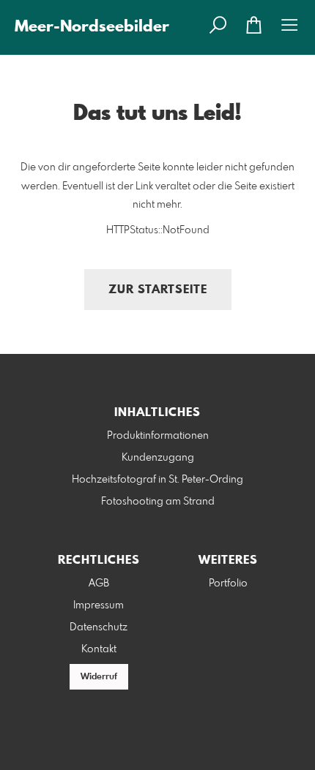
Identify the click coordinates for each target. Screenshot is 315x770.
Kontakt (98, 649)
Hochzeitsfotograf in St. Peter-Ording (157, 480)
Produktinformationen (158, 436)
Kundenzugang (158, 458)
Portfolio (228, 583)
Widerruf (99, 677)
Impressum (98, 605)
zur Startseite (157, 290)
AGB (99, 583)
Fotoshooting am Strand (158, 502)
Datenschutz (98, 627)
